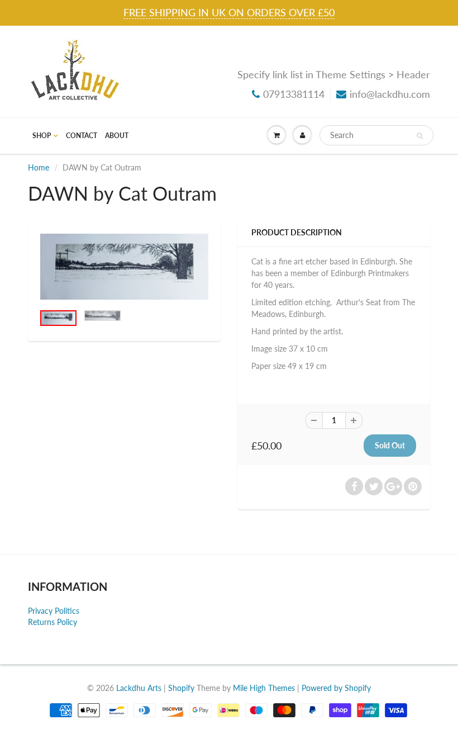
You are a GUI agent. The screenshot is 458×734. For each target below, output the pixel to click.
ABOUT (116, 135)
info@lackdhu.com (390, 94)
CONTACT (81, 135)
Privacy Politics (53, 610)
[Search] (419, 136)
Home (38, 167)
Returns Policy (52, 622)
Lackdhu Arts (138, 688)
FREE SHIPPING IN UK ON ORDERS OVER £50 (229, 12)
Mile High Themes (264, 688)
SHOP (41, 135)
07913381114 (294, 94)
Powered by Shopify (336, 688)
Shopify (181, 688)
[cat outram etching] (124, 267)
